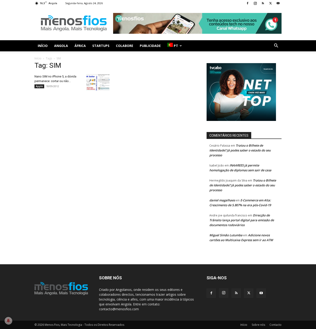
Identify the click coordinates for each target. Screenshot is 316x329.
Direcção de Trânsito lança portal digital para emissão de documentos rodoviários (241, 220)
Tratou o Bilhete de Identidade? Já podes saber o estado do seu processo (240, 150)
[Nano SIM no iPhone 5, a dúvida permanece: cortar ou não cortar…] (97, 82)
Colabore (124, 45)
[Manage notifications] (8, 320)
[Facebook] (247, 3)
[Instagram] (255, 3)
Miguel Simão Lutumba (225, 235)
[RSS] (262, 3)
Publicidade (150, 45)
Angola (61, 45)
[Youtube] (278, 3)
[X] (270, 3)
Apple (39, 86)
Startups (100, 45)
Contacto (276, 325)
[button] (276, 46)
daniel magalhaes (222, 200)
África (80, 45)
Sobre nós (258, 325)
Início (43, 45)
